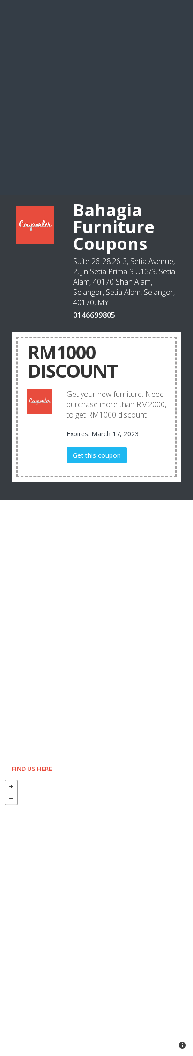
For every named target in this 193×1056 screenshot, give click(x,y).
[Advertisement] (96, 96)
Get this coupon (97, 455)
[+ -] (96, 915)
